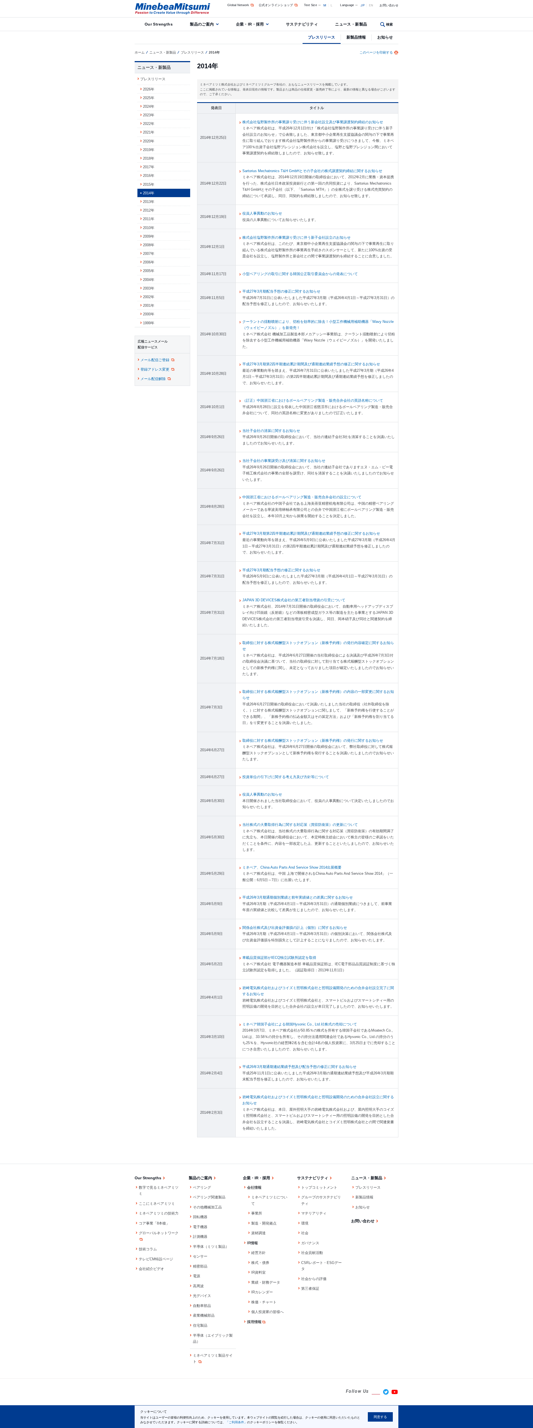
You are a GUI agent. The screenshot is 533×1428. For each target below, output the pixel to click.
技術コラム (148, 1249)
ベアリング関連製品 (209, 1197)
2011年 (148, 219)
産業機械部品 (204, 1315)
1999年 (148, 323)
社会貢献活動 (312, 1253)
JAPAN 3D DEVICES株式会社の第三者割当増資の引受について (293, 600)
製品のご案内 (202, 24)
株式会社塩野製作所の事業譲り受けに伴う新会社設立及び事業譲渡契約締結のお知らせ (312, 122)
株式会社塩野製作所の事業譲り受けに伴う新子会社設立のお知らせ (296, 237)
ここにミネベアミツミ (157, 1203)
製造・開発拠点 (263, 1223)
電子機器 (200, 1227)
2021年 (148, 132)
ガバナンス (310, 1243)
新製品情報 (356, 37)
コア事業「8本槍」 (154, 1223)
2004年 (148, 280)
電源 (196, 1276)
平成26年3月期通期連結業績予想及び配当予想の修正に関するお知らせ (299, 1067)
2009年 (148, 236)
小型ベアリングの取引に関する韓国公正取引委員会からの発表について (300, 274)
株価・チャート (263, 1302)
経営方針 (258, 1253)
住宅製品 (200, 1325)
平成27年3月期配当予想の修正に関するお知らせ (281, 291)
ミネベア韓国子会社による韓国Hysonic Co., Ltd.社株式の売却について (299, 1024)
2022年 (148, 124)
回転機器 (200, 1217)
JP (362, 5)
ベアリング (202, 1187)
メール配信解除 (153, 379)
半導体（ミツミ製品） (211, 1247)
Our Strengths (159, 24)
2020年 (148, 141)
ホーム (140, 52)
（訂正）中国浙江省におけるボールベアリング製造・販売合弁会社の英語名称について (312, 400)
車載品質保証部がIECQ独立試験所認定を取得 (279, 958)
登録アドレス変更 (154, 369)
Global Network (238, 5)
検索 (389, 24)
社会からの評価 (313, 1279)
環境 (304, 1223)
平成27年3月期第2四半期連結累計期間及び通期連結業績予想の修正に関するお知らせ (311, 364)
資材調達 (258, 1233)
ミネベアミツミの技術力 (158, 1213)
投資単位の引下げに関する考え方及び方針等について (285, 777)
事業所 (256, 1213)
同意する (380, 1417)
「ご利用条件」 (236, 1422)
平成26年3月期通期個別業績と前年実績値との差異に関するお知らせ (297, 897)
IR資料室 (258, 1272)
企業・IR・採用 (250, 24)
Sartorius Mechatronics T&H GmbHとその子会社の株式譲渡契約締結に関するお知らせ (312, 171)
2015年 (148, 184)
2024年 (148, 106)
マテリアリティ (313, 1213)
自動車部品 (202, 1306)
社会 (304, 1233)
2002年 (148, 297)
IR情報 (252, 1243)
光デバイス (202, 1296)
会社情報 (254, 1187)
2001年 (148, 305)
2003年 (148, 288)
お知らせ (385, 37)
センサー (200, 1256)
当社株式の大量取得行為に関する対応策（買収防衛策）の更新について (300, 825)
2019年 (148, 150)
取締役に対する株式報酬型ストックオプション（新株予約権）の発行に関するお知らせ (312, 740)
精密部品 (200, 1266)
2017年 (148, 167)
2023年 (148, 115)
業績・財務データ (265, 1282)
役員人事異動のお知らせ (262, 213)
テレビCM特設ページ (156, 1259)
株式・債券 (260, 1263)
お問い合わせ (388, 5)
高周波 (198, 1286)
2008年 (148, 245)
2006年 (148, 262)
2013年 (148, 202)
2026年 (148, 89)
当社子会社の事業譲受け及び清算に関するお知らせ (283, 461)
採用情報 (254, 1322)
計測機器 (200, 1237)
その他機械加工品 (207, 1207)
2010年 (148, 228)
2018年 (148, 158)
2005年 (148, 271)
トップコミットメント (319, 1187)
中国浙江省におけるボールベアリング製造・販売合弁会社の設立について (301, 497)
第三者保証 (310, 1288)
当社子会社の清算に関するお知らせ (271, 431)
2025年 (148, 98)
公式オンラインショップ (276, 5)
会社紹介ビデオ (151, 1269)
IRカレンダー (262, 1292)
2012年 (148, 210)
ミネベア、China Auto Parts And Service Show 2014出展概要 (291, 867)
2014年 (148, 193)
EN (371, 5)
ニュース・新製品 (351, 24)
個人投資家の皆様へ (267, 1312)
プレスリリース (321, 37)
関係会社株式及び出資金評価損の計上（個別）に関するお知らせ (294, 928)
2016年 (148, 176)
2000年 (148, 314)
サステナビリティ (302, 24)
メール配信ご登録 (154, 360)
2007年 (148, 254)
